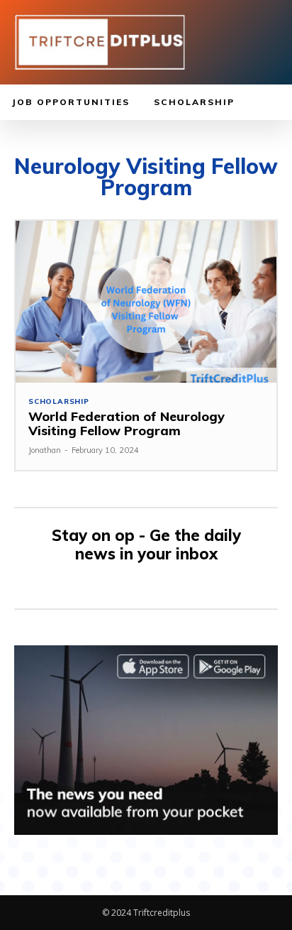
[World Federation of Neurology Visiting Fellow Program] (146, 302)
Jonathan (44, 450)
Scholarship (58, 401)
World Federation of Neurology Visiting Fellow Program (126, 423)
